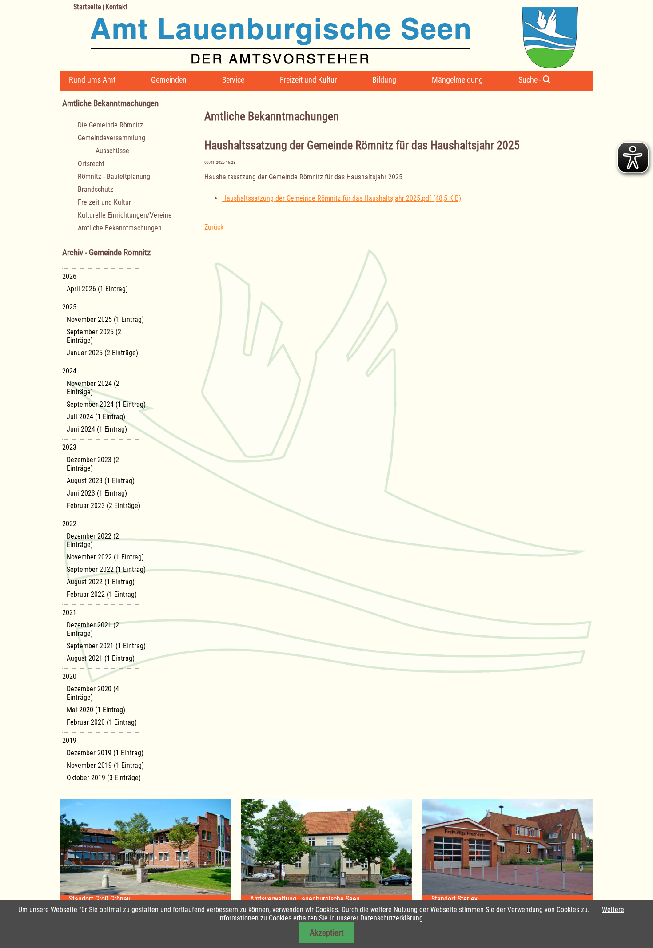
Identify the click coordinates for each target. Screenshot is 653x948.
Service (233, 79)
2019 (69, 740)
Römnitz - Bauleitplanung (114, 176)
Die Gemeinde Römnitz (110, 125)
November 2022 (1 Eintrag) (105, 557)
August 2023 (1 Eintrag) (101, 480)
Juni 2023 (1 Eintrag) (97, 493)
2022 (69, 524)
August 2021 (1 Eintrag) (101, 658)
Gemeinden (169, 79)
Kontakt (116, 7)
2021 (69, 612)
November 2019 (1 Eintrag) (105, 765)
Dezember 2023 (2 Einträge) (93, 464)
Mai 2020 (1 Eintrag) (96, 710)
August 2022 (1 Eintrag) (101, 582)
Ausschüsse (112, 151)
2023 (69, 447)
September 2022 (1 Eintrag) (106, 569)
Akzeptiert (327, 933)
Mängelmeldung (457, 79)
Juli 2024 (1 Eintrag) (96, 417)
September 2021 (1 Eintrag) (106, 646)
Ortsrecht (91, 163)
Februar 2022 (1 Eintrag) (102, 594)
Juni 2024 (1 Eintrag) (97, 429)
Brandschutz (95, 189)
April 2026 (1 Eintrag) (97, 289)
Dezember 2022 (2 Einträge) (93, 540)
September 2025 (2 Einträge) (94, 336)
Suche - (530, 79)
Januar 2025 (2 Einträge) (102, 353)
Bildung (384, 79)
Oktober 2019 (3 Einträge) (104, 777)
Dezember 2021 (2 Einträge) (93, 629)
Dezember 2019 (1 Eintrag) (105, 753)
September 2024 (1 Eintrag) (106, 404)
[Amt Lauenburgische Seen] (319, 34)
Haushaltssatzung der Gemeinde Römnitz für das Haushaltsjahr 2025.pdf (341, 198)
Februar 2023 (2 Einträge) (103, 505)
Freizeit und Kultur (308, 79)
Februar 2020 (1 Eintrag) (102, 722)
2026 (69, 276)
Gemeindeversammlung (111, 138)
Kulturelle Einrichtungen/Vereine (125, 215)
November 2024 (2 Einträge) (93, 387)
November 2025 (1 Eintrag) (105, 319)
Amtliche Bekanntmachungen (120, 228)
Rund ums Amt (92, 79)
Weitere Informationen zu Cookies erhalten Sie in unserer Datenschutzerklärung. (421, 913)
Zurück (213, 227)
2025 (69, 307)
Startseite (87, 7)
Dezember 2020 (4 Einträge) (93, 693)
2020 (69, 676)
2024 (69, 371)
